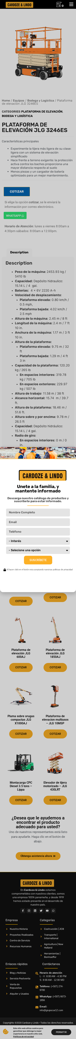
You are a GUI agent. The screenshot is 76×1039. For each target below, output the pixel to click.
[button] (73, 451)
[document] (38, 519)
